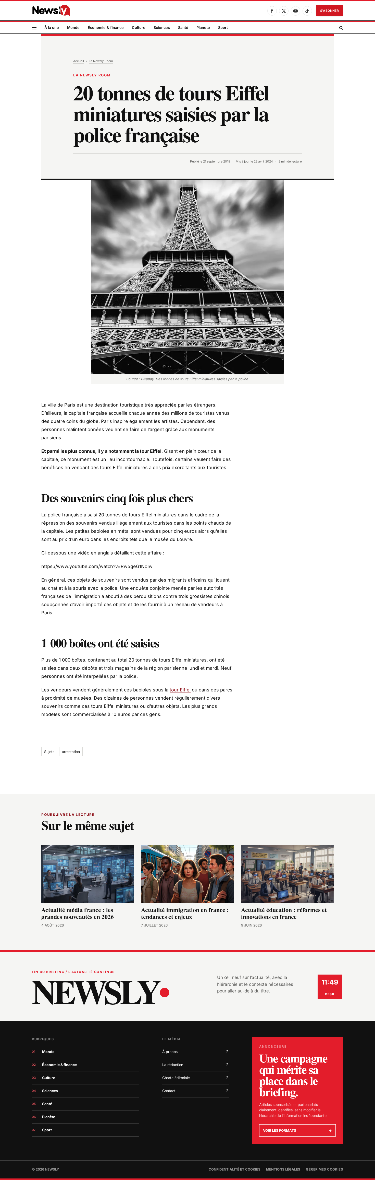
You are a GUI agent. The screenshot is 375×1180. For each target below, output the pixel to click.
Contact (195, 1091)
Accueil (78, 61)
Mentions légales (283, 1169)
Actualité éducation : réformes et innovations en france (284, 913)
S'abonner (329, 11)
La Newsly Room (101, 61)
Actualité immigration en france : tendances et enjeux (185, 913)
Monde (73, 27)
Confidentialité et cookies (234, 1169)
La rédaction (195, 1064)
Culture (138, 27)
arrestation (71, 751)
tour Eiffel (180, 689)
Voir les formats (297, 1130)
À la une (51, 27)
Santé (183, 27)
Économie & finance (106, 27)
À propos (195, 1051)
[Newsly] (51, 11)
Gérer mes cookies (324, 1169)
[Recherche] (340, 27)
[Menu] (34, 27)
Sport (223, 27)
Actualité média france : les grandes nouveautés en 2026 (77, 913)
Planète (203, 27)
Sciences (162, 27)
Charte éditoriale (195, 1077)
